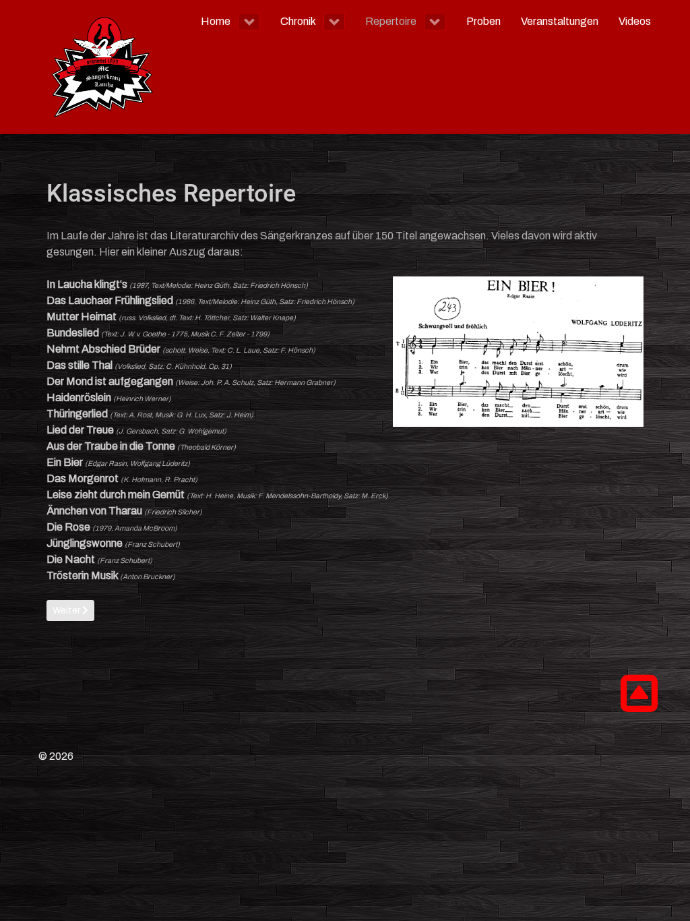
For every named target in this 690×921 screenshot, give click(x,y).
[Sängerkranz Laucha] (102, 67)
